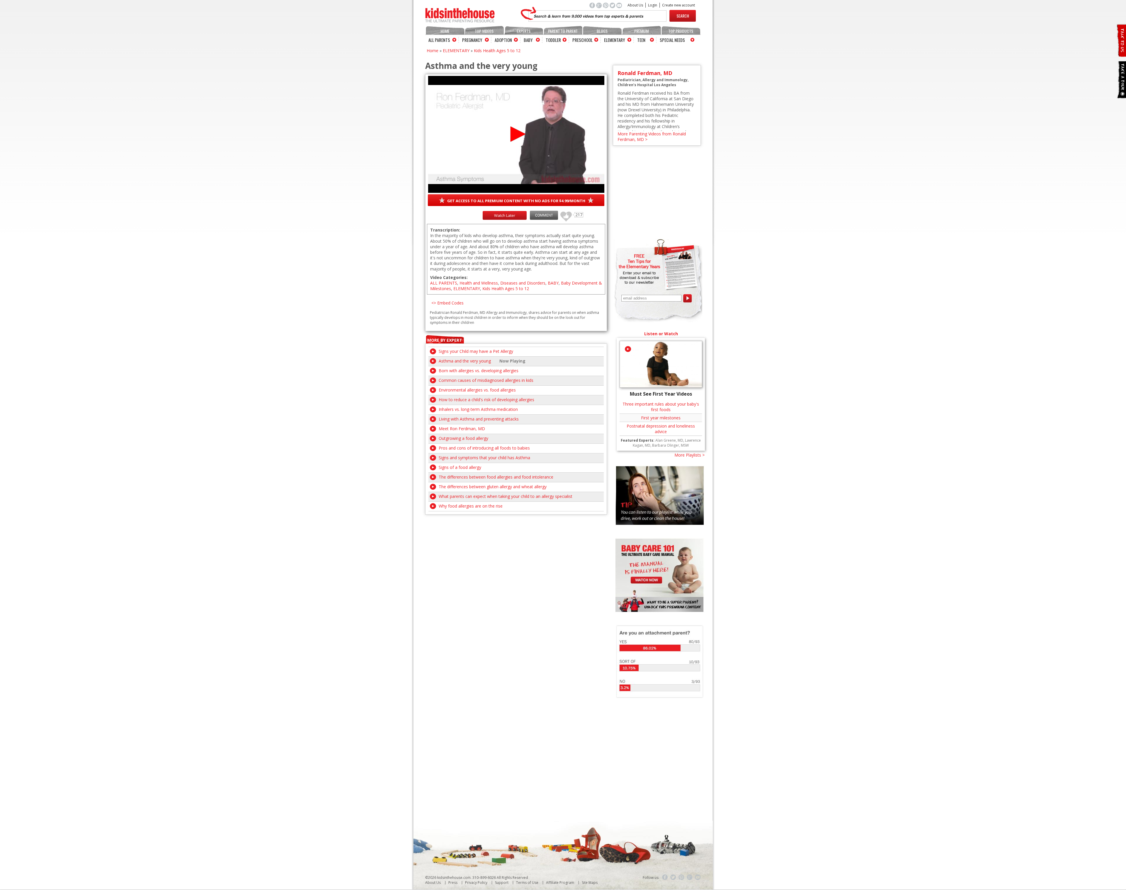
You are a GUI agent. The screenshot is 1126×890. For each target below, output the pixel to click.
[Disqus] (516, 588)
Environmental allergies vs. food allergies (477, 390)
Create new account (678, 5)
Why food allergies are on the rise (471, 506)
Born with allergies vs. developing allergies (478, 370)
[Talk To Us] (1121, 54)
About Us (635, 5)
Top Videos (484, 31)
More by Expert (444, 340)
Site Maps (590, 882)
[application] (516, 134)
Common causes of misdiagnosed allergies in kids (486, 380)
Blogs (602, 31)
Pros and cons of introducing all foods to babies (484, 448)
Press (452, 882)
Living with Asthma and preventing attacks (479, 419)
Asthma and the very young (465, 361)
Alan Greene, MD (669, 440)
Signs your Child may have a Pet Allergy (476, 351)
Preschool (582, 40)
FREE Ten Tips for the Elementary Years (639, 261)
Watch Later (504, 215)
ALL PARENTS (443, 283)
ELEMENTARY (456, 50)
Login (652, 5)
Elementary (614, 40)
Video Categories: (449, 277)
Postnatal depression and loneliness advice (661, 428)
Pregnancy (472, 40)
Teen (641, 40)
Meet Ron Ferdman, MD (462, 428)
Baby (528, 40)
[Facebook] (665, 877)
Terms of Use (527, 882)
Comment (544, 215)
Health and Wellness (478, 283)
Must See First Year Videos (661, 394)
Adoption (503, 40)
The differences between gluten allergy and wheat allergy (493, 486)
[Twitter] (673, 877)
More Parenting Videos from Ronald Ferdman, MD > (652, 136)
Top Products (680, 31)
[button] (516, 134)
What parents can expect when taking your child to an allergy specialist (505, 496)
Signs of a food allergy (460, 467)
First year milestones (661, 418)
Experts (523, 31)
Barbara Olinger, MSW (670, 445)
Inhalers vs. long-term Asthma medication (478, 409)
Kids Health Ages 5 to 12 (497, 50)
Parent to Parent (563, 31)
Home (445, 31)
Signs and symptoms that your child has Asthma (484, 457)
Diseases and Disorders (522, 283)
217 (563, 214)
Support (501, 882)
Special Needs (672, 40)
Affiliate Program (560, 882)
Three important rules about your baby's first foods (661, 406)
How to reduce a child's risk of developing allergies (486, 399)
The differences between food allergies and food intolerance (496, 477)
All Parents (439, 40)
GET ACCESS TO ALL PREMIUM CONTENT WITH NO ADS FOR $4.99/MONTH (516, 200)
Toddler (553, 40)
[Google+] (690, 877)
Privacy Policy (476, 882)
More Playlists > (689, 455)
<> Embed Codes (447, 303)
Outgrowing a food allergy (463, 438)
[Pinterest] (681, 877)
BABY (553, 283)
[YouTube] (698, 877)
